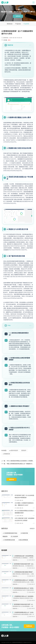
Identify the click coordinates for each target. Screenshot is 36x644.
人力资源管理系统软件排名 (10, 533)
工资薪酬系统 (6, 454)
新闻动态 (9, 24)
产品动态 (18, 24)
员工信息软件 (14, 536)
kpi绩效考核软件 (13, 450)
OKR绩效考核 (24, 533)
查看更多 (32, 528)
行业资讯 (26, 24)
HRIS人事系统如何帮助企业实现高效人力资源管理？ (21, 460)
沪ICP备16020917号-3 (26, 642)
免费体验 (18, 16)
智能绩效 (5, 536)
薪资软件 (23, 450)
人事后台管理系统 (23, 540)
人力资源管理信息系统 (9, 540)
